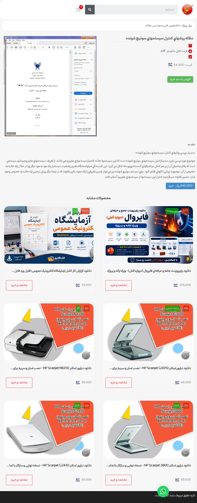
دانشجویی (174, 26)
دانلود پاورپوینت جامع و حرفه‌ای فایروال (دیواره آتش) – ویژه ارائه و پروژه (149, 271)
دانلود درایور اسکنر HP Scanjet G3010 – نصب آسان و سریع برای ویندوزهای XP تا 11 (151, 370)
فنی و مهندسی (160, 26)
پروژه (184, 26)
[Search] (90, 9)
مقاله (148, 26)
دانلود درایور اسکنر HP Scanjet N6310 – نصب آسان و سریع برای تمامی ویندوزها (52, 370)
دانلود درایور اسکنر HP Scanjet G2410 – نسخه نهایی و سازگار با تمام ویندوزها (50, 467)
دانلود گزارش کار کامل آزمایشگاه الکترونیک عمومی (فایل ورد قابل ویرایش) (53, 272)
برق (190, 26)
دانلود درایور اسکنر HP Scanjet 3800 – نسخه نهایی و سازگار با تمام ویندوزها (150, 467)
